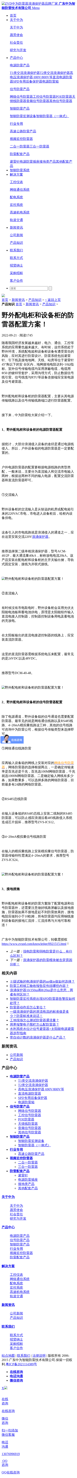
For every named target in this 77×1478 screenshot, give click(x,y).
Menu (36, 8)
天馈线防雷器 (28, 1123)
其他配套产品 (28, 1188)
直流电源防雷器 (29, 1093)
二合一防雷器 (20, 146)
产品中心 (16, 57)
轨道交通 (16, 220)
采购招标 (16, 273)
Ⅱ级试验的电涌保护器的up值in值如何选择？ (42, 981)
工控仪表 (16, 182)
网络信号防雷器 (21, 96)
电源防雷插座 (29, 161)
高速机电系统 (20, 212)
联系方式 (16, 258)
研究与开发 (18, 50)
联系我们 (16, 250)
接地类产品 (47, 161)
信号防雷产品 (20, 89)
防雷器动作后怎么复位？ (28, 1007)
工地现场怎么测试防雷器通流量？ (34, 1020)
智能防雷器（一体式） (52, 116)
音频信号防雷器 (37, 101)
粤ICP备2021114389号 (21, 1364)
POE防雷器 (64, 96)
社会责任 (16, 42)
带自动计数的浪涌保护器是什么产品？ (38, 1037)
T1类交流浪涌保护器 (25, 73)
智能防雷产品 (20, 108)
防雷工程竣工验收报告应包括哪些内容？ (39, 986)
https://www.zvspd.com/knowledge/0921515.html (34, 944)
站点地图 (8, 1355)
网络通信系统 (20, 189)
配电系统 (16, 197)
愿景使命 (16, 35)
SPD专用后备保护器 (27, 81)
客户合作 (16, 280)
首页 (13, 15)
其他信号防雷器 (60, 101)
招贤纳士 (16, 265)
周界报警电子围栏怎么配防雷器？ (34, 1024)
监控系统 (16, 205)
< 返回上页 (53, 300)
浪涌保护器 (40, 536)
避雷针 (15, 161)
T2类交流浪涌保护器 (55, 73)
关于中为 (16, 20)
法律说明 (39, 1355)
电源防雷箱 (50, 81)
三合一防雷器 (39, 146)
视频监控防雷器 (21, 139)
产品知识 (16, 242)
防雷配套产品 (20, 154)
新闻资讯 (16, 227)
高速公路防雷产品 (23, 131)
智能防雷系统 (20, 170)
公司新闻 (16, 235)
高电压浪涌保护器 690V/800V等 (41, 1089)
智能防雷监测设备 (23, 116)
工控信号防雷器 (44, 96)
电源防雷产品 (20, 65)
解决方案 (16, 174)
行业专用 (16, 123)
